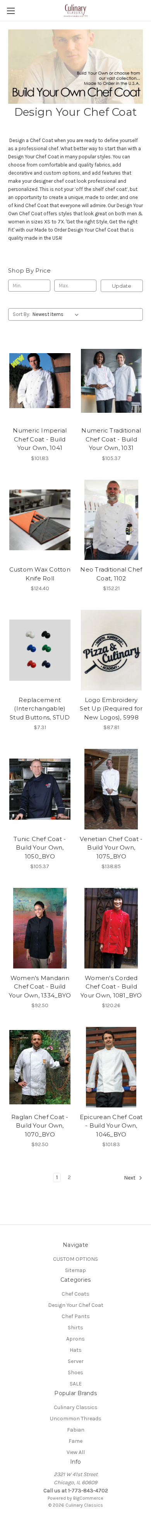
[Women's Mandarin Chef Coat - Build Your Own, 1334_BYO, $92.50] (39, 928)
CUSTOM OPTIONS (75, 1259)
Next (130, 1178)
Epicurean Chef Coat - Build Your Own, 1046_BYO (111, 1125)
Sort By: (21, 314)
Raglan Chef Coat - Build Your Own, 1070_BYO (40, 1125)
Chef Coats (75, 1294)
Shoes (75, 1372)
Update (121, 286)
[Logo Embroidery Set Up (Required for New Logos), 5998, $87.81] (111, 650)
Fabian (75, 1430)
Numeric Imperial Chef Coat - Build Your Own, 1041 (40, 439)
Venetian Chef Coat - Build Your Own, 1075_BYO (111, 847)
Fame (75, 1441)
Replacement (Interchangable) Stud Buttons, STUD (40, 708)
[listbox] (57, 314)
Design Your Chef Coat (75, 1305)
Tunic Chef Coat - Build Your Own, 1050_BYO (40, 847)
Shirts (75, 1327)
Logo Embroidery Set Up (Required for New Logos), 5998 (111, 708)
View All (76, 1452)
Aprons (75, 1339)
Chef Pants (76, 1316)
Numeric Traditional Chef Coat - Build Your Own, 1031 (111, 439)
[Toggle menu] (10, 10)
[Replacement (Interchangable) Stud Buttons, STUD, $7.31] (39, 650)
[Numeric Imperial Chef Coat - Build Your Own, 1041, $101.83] (39, 381)
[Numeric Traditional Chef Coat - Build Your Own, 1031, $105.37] (111, 381)
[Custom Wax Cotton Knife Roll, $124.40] (39, 520)
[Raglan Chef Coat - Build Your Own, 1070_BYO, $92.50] (39, 1067)
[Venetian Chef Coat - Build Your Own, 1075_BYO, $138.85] (111, 789)
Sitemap (75, 1270)
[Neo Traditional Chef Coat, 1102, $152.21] (111, 520)
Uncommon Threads (75, 1418)
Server (76, 1361)
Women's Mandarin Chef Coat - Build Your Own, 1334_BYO (40, 986)
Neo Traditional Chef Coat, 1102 (111, 574)
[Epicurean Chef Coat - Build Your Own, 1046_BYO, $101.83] (111, 1067)
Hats (76, 1350)
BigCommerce (88, 1498)
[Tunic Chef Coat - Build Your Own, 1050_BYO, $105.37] (39, 789)
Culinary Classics (76, 1407)
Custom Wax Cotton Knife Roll (39, 574)
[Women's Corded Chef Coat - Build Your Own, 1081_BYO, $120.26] (111, 928)
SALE (76, 1383)
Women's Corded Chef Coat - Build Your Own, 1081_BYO (111, 986)
